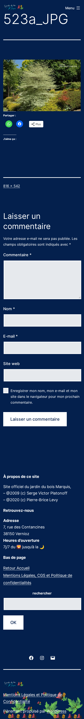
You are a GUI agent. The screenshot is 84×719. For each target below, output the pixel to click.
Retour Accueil (16, 568)
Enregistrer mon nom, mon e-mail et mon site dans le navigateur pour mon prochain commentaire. (45, 397)
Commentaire (17, 255)
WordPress (56, 711)
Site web (11, 363)
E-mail (10, 336)
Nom (9, 309)
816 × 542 (11, 186)
